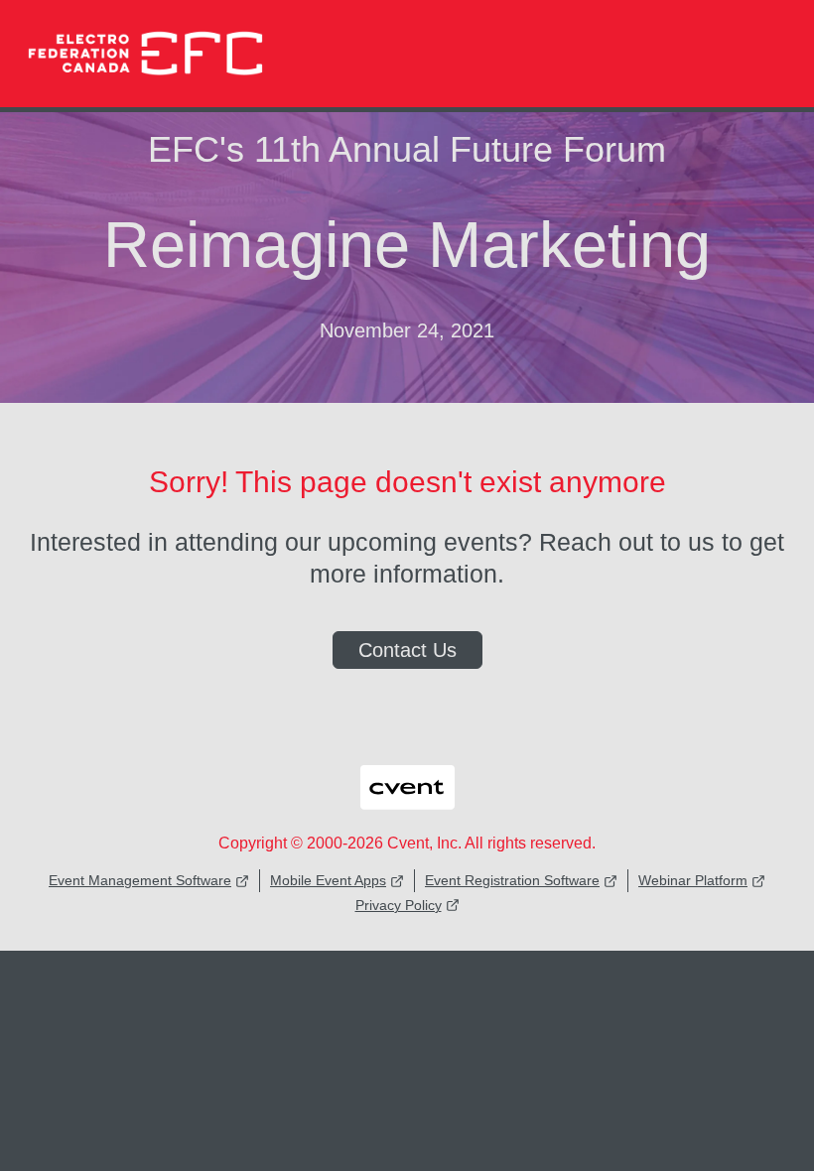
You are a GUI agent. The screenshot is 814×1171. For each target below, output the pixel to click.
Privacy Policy (398, 905)
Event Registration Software (512, 880)
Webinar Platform (692, 880)
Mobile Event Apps (328, 880)
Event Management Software (140, 880)
